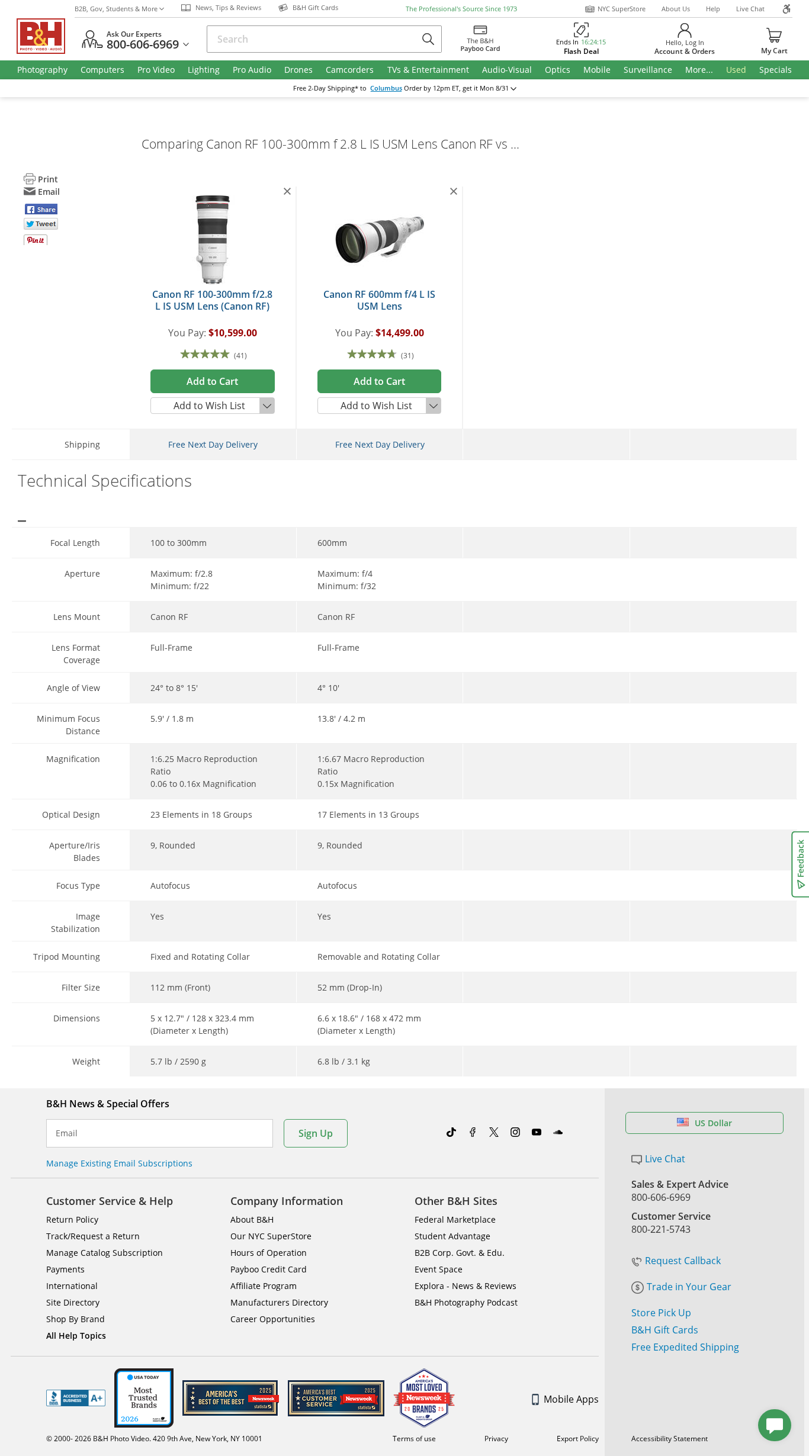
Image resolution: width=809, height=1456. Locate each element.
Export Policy (578, 1438)
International (72, 1285)
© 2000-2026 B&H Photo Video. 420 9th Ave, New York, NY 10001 (154, 1438)
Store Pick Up (661, 1312)
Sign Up (315, 1133)
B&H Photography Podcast (466, 1302)
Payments (65, 1269)
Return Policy (72, 1219)
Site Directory (72, 1302)
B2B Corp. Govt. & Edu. (460, 1252)
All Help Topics (76, 1335)
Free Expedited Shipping (685, 1347)
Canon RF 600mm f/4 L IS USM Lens (379, 300)
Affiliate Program (263, 1285)
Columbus (386, 88)
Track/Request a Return (93, 1236)
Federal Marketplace (455, 1219)
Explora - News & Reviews (465, 1285)
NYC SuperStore (622, 8)
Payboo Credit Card (268, 1269)
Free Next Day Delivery (213, 444)
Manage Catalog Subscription (104, 1252)
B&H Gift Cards (664, 1329)
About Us (676, 8)
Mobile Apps (571, 1399)
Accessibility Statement (669, 1438)
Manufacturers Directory (279, 1302)
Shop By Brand (75, 1319)
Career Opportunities (272, 1319)
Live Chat (750, 8)
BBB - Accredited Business (75, 1398)
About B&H (252, 1219)
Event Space (439, 1269)
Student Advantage (452, 1236)
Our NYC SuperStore (271, 1236)
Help (713, 8)
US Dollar (713, 1123)
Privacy (496, 1438)
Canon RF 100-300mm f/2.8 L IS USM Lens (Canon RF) (212, 300)
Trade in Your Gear (689, 1286)
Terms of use (414, 1438)
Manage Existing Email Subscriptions (119, 1163)
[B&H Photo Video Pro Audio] (46, 36)
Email (67, 1133)
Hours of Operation (268, 1252)
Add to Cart (212, 381)
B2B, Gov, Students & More (116, 8)
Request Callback (683, 1260)
